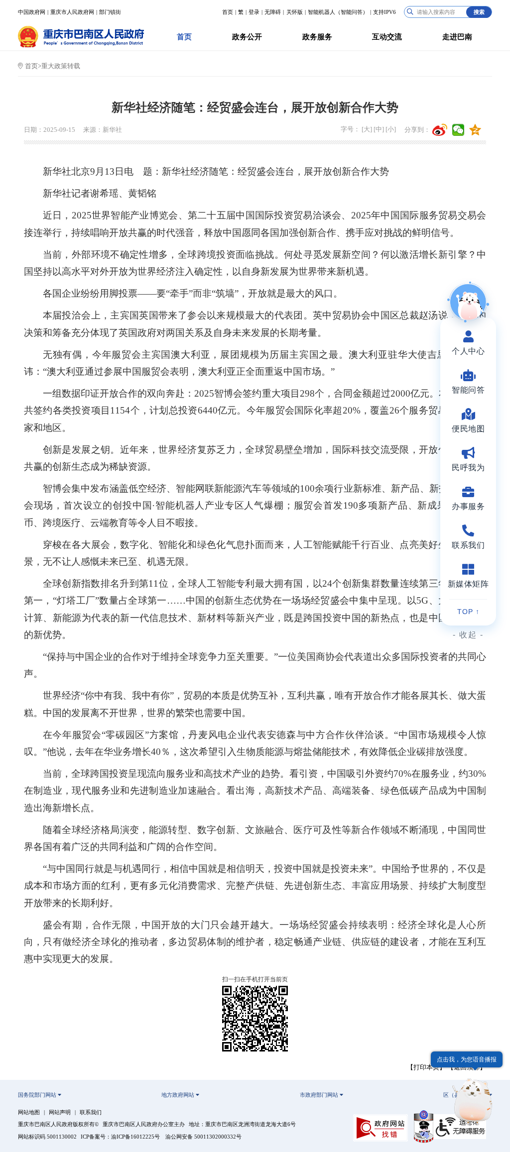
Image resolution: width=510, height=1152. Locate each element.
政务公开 (247, 37)
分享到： (417, 129)
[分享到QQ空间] (475, 130)
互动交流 (387, 37)
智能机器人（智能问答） (338, 12)
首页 (227, 12)
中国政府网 (31, 12)
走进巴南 (457, 37)
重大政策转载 (60, 66)
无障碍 (272, 12)
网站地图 (29, 1112)
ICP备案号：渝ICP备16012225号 (120, 1137)
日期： (33, 129)
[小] (390, 129)
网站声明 (60, 1112)
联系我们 (91, 1112)
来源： (93, 129)
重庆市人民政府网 (72, 12)
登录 (254, 12)
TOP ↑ (468, 612)
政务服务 (317, 37)
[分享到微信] (458, 130)
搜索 (479, 12)
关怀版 (294, 12)
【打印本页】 (426, 1067)
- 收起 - (468, 634)
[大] (367, 129)
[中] (379, 129)
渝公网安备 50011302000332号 (203, 1137)
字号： (350, 129)
